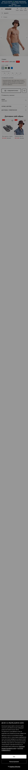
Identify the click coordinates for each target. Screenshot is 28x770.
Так (14, 757)
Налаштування (14, 761)
